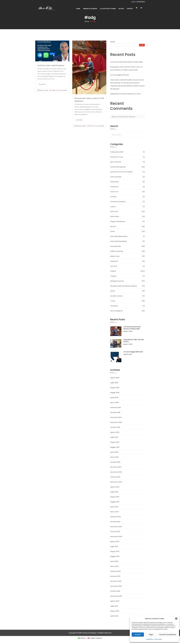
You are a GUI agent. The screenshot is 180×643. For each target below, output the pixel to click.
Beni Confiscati (115, 162)
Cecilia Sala (114, 182)
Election (113, 226)
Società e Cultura (116, 296)
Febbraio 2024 (115, 517)
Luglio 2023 (114, 546)
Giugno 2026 (114, 388)
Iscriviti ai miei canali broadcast (51, 65)
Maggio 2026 (114, 393)
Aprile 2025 (114, 452)
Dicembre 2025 (116, 417)
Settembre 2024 (116, 482)
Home (78, 8)
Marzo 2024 (114, 512)
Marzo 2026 (114, 402)
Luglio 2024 (114, 492)
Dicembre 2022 (115, 581)
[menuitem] (138, 8)
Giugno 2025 (114, 442)
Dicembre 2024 (116, 467)
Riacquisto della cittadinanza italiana (123, 286)
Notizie (121, 8)
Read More (42, 84)
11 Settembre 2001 (116, 152)
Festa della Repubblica (118, 241)
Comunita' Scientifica (118, 202)
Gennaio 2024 (115, 522)
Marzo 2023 (114, 566)
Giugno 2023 (114, 551)
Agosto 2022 (114, 601)
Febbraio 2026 (115, 407)
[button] (176, 618)
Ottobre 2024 (115, 477)
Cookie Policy (149, 639)
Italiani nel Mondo (116, 251)
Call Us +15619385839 (138, 2)
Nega (151, 635)
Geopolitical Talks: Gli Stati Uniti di (133, 340)
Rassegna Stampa (117, 281)
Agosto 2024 (114, 487)
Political (113, 271)
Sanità (112, 291)
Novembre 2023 (116, 527)
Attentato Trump (116, 157)
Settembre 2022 (116, 596)
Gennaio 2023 (115, 576)
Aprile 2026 (114, 397)
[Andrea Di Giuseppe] (46, 8)
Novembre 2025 (116, 422)
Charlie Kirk (114, 187)
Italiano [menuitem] (83, 638)
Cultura (113, 206)
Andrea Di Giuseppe (90, 8)
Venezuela (114, 306)
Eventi (112, 231)
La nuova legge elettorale (119, 75)
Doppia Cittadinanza (117, 221)
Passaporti (114, 261)
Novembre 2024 (116, 472)
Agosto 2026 (114, 378)
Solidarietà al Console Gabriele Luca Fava (125, 94)
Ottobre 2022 (115, 591)
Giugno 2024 (114, 497)
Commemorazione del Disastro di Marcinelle (126, 62)
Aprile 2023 (114, 561)
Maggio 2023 (114, 556)
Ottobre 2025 (115, 427)
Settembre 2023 (116, 536)
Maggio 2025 (114, 447)
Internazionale (115, 246)
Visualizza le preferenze (167, 635)
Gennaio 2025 (115, 462)
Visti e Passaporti (116, 311)
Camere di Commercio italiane (121, 172)
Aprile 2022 (114, 616)
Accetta (138, 635)
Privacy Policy (158, 639)
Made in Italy (114, 256)
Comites (113, 197)
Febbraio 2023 (115, 571)
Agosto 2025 (114, 432)
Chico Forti (114, 192)
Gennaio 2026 (115, 412)
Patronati (113, 266)
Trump (112, 301)
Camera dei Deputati (118, 167)
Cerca (112, 42)
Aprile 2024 (114, 507)
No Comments (62, 90)
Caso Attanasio (115, 177)
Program (113, 276)
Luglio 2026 (114, 383)
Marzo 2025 (114, 457)
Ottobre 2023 (115, 532)
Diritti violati (114, 216)
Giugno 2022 (114, 611)
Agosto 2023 (114, 541)
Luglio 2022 (114, 606)
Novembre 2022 (116, 586)
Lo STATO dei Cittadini (108, 8)
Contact (130, 8)
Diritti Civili (114, 211)
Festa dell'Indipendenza (119, 236)
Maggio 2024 (115, 502)
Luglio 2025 (114, 437)
